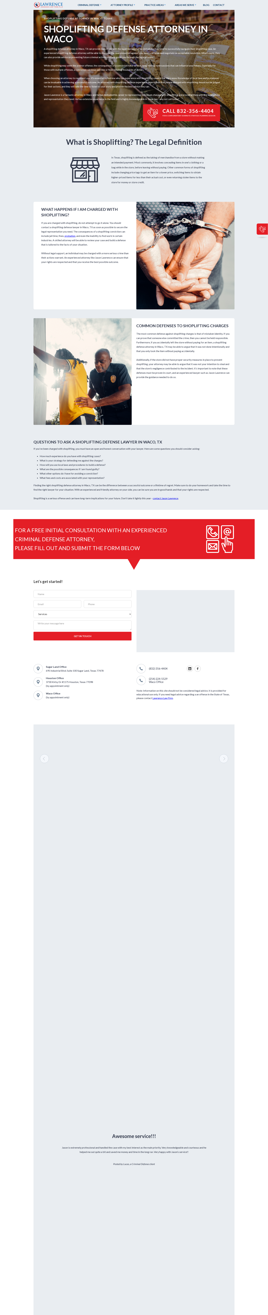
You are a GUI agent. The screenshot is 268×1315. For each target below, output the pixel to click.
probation (70, 235)
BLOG (206, 5)
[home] (48, 5)
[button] (88, 5)
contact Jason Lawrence (165, 498)
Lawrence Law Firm (162, 698)
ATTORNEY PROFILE (122, 5)
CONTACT (219, 5)
